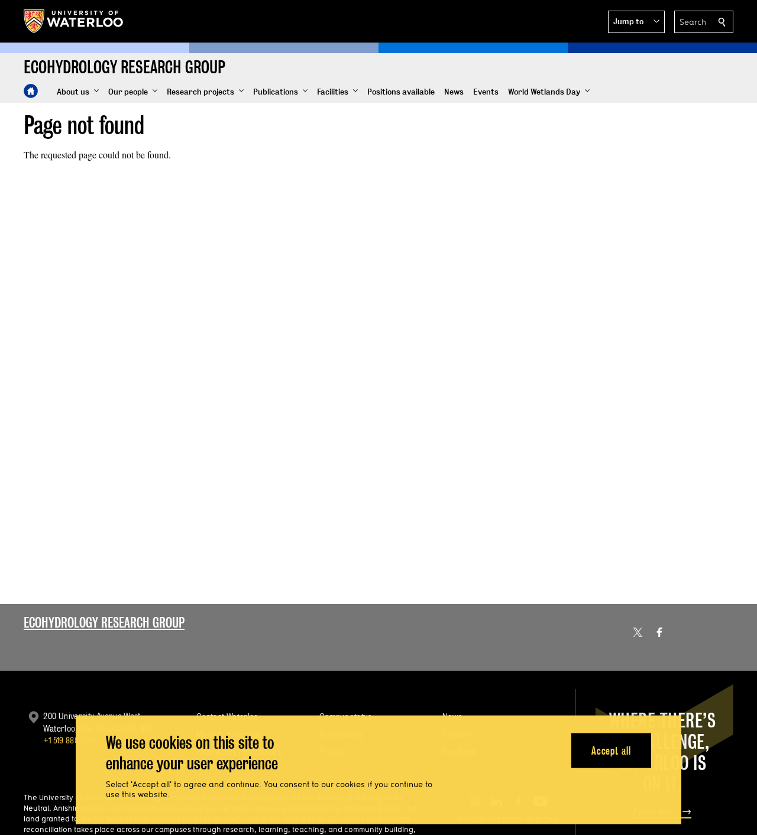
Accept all (611, 750)
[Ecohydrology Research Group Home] (31, 91)
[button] (636, 22)
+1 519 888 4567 (70, 740)
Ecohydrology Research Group (104, 623)
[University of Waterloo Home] (74, 21)
